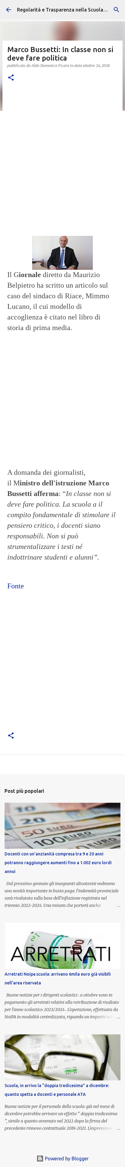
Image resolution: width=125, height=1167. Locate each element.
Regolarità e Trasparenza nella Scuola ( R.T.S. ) (69, 9)
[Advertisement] (62, 154)
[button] (11, 78)
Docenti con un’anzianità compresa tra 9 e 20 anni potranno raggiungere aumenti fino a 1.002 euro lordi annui (58, 862)
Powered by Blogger (66, 1158)
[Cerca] (116, 9)
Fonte (15, 586)
